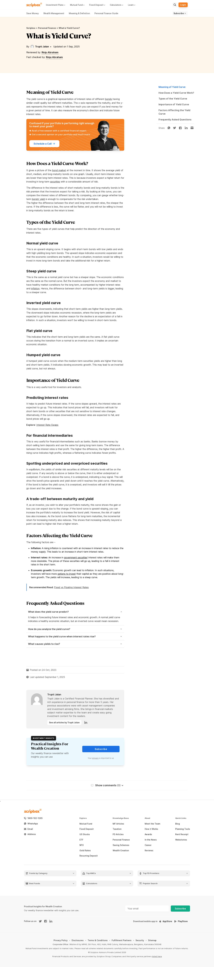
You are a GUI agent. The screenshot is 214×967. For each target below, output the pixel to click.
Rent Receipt (181, 834)
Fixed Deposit (86, 829)
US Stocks (84, 834)
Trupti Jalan (42, 46)
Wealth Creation (121, 850)
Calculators (91, 883)
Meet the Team (152, 824)
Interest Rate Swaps (47, 424)
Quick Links (180, 818)
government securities (75, 557)
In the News (151, 840)
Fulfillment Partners (121, 940)
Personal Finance (47, 28)
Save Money (32, 13)
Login (183, 4)
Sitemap (152, 940)
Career (148, 845)
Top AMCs (91, 873)
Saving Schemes (121, 845)
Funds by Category (38, 873)
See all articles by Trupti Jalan (64, 722)
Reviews (149, 850)
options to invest (67, 573)
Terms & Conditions (98, 940)
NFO (81, 845)
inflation (35, 288)
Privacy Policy (61, 940)
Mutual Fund (85, 824)
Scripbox (30, 28)
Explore (83, 818)
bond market (59, 170)
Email (30, 829)
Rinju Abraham (50, 52)
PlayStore (183, 921)
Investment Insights (43, 738)
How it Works (151, 829)
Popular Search (150, 883)
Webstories (181, 840)
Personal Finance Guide (106, 13)
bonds (108, 99)
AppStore (167, 921)
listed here (157, 956)
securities (55, 181)
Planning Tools (182, 829)
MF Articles (118, 824)
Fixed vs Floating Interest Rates (71, 587)
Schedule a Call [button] (43, 143)
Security (140, 940)
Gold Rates (85, 850)
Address (32, 834)
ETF (81, 840)
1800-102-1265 (35, 818)
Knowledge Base (121, 818)
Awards (148, 834)
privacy (95, 758)
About (147, 818)
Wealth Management (53, 13)
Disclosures (78, 940)
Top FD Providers (151, 873)
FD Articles (118, 834)
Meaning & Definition (79, 13)
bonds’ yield (38, 199)
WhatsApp (33, 823)
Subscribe (180, 908)
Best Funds (34, 883)
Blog (177, 824)
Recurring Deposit (88, 856)
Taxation (117, 829)
